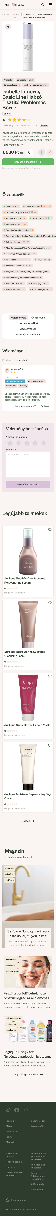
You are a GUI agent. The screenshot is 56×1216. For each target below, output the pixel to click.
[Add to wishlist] (50, 529)
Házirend (10, 1167)
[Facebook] (16, 1110)
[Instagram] (25, 1110)
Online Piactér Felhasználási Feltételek (38, 1156)
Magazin (10, 1142)
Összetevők (37, 1126)
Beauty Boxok (38, 1121)
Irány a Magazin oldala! (26, 1074)
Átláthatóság (38, 1184)
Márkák (10, 1126)
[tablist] (28, 326)
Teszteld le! (12, 1131)
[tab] (18, 317)
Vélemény (11, 449)
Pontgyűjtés (37, 1189)
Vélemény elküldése (28, 484)
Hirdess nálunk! (14, 1161)
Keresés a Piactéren (25, 161)
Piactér (9, 1137)
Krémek (5, 14)
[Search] (43, 4)
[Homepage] (14, 4)
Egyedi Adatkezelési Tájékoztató (38, 1176)
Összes (26, 820)
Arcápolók (8, 80)
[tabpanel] (28, 419)
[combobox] (22, 360)
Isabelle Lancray (16, 16)
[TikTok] (8, 1110)
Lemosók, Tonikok (25, 80)
